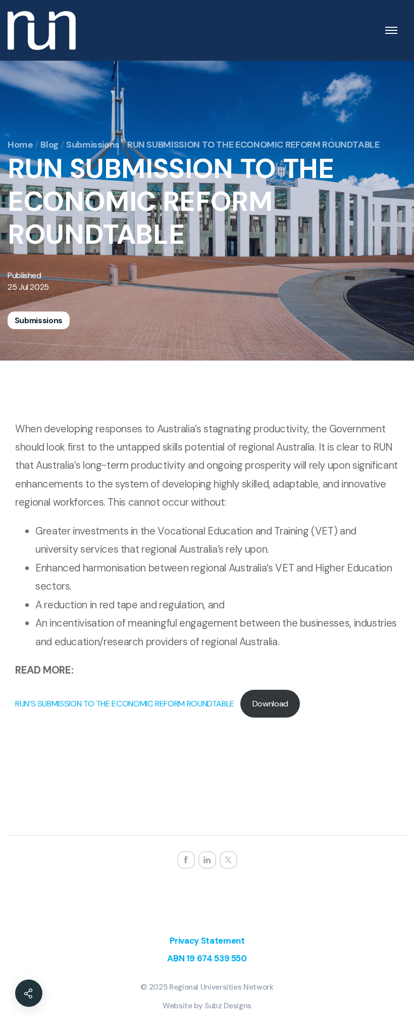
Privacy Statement (207, 940)
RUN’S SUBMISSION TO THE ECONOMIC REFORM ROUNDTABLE (124, 703)
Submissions (93, 145)
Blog (49, 145)
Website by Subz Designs (207, 1006)
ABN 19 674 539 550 (207, 958)
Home (20, 145)
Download (270, 703)
